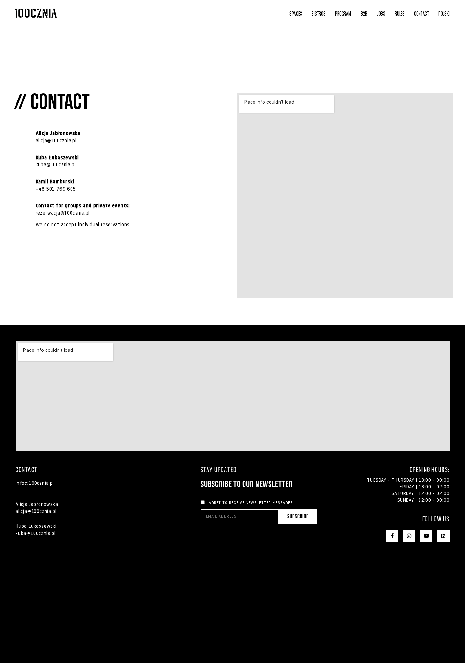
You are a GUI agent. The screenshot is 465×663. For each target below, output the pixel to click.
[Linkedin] (443, 536)
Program (343, 13)
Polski (444, 13)
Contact (421, 13)
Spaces (295, 13)
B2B (364, 13)
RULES (400, 13)
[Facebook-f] (392, 536)
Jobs (381, 13)
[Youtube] (426, 536)
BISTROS (319, 13)
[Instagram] (409, 536)
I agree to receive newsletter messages (249, 503)
